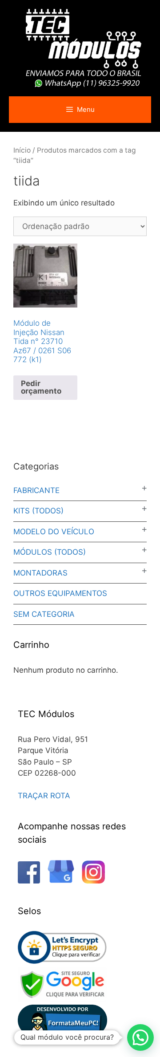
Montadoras (40, 572)
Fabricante (36, 490)
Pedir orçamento (41, 387)
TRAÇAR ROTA (44, 795)
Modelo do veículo (53, 531)
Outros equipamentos (60, 593)
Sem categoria (44, 614)
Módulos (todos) (49, 552)
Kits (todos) (38, 510)
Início (22, 150)
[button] (140, 1037)
